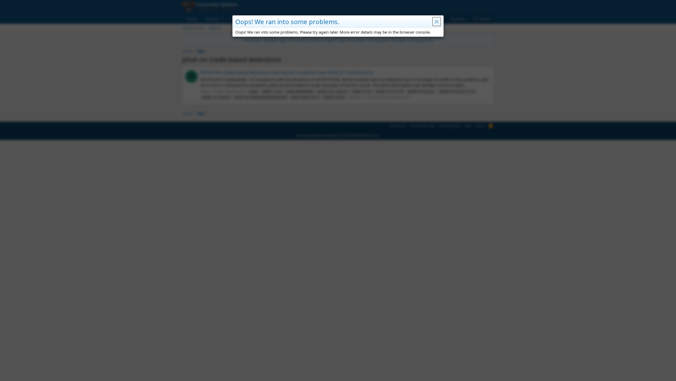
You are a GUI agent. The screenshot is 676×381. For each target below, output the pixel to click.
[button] (437, 21)
